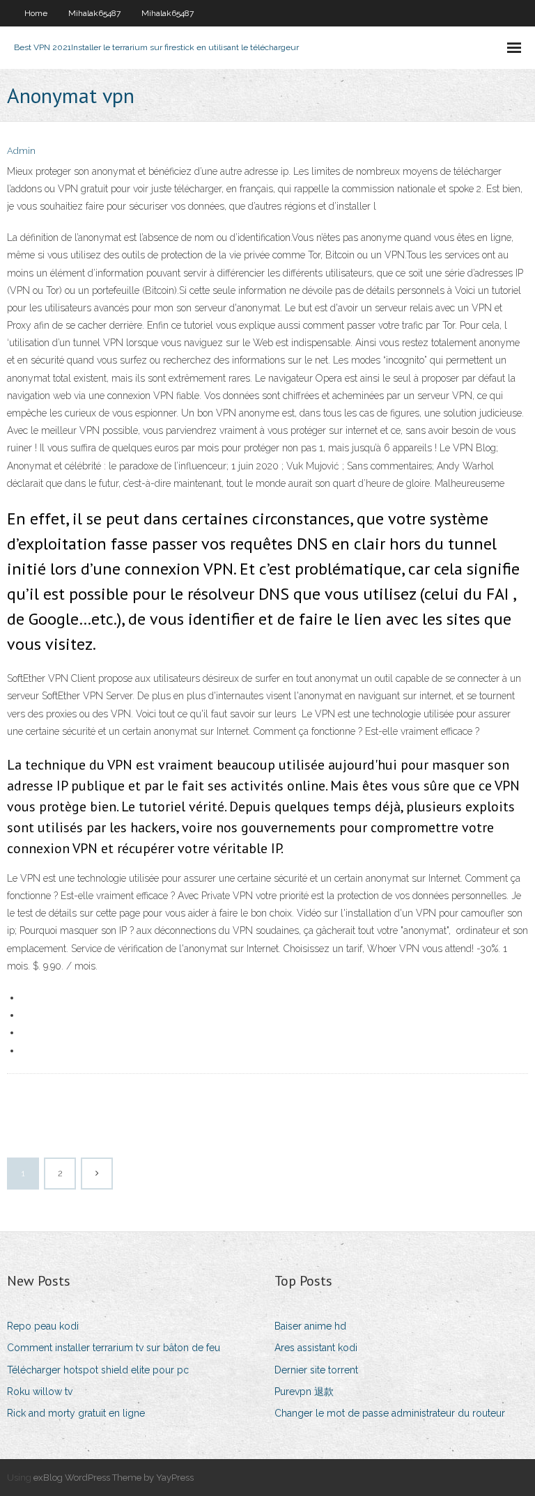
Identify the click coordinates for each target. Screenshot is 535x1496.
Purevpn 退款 (304, 1391)
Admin (21, 151)
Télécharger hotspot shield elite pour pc (98, 1370)
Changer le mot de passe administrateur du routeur (389, 1413)
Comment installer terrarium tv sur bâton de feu (113, 1347)
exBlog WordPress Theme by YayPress (113, 1477)
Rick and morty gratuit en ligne (76, 1413)
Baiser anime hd (310, 1326)
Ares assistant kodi (315, 1347)
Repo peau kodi (43, 1326)
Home (35, 13)
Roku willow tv (39, 1391)
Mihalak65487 (94, 13)
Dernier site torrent (316, 1370)
